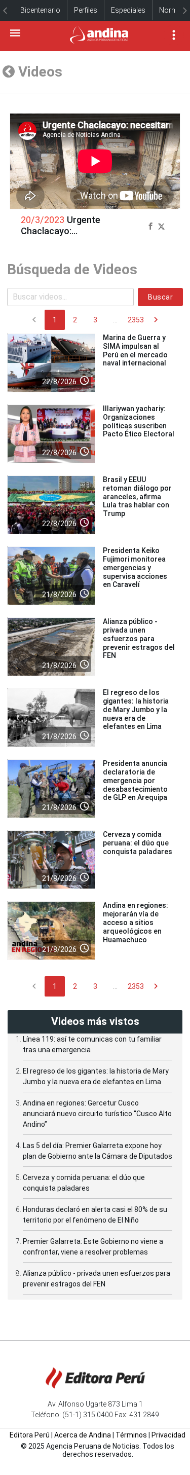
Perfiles (85, 10)
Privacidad (168, 1435)
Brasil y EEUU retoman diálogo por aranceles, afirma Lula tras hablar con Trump (137, 496)
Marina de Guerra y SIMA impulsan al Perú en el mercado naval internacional (135, 350)
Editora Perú (30, 1435)
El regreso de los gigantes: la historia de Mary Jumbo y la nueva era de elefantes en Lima (136, 709)
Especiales (128, 10)
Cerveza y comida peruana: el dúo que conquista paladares (137, 843)
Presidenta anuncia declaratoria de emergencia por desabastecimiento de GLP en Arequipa (135, 780)
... (115, 320)
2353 (136, 320)
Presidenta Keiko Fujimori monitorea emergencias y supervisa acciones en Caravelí (135, 567)
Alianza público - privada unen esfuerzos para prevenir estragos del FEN (139, 638)
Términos (131, 1435)
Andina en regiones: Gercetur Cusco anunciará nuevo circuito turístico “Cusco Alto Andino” (97, 1113)
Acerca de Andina (82, 1435)
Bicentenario (40, 10)
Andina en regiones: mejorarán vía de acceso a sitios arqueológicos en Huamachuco (135, 922)
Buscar (160, 297)
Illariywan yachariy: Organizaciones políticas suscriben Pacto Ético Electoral (138, 421)
